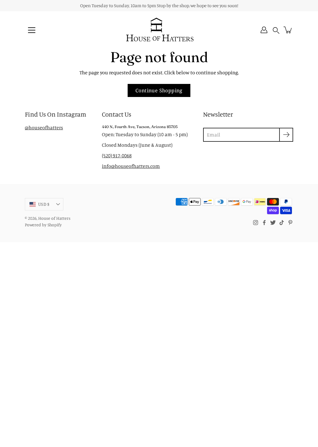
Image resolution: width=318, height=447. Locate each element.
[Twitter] (273, 222)
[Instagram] (255, 222)
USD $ (43, 204)
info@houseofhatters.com (131, 166)
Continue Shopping (159, 90)
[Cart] (288, 30)
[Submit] (286, 135)
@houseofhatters (44, 127)
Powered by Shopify (43, 224)
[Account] (264, 30)
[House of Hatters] (159, 29)
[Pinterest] (290, 222)
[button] (276, 30)
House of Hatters (54, 218)
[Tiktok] (281, 222)
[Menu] (32, 30)
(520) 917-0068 (117, 155)
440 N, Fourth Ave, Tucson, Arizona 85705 (140, 126)
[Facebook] (264, 222)
